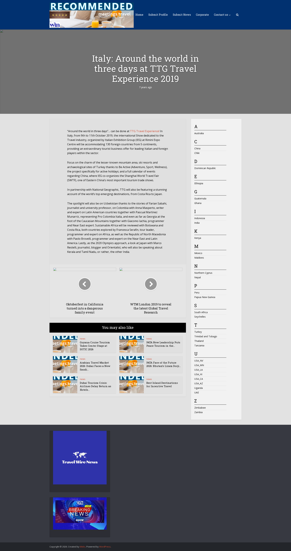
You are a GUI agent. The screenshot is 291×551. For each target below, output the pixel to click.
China (197, 148)
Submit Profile (158, 14)
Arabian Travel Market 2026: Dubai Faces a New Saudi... (95, 366)
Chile (197, 153)
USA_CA (198, 378)
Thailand (199, 340)
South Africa (201, 312)
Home (139, 14)
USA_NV (198, 360)
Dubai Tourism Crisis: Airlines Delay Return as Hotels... (95, 386)
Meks (82, 546)
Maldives (199, 257)
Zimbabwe (200, 407)
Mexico (198, 253)
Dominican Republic (205, 168)
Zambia (198, 412)
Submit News (182, 14)
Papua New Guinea (204, 297)
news (82, 338)
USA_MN (199, 365)
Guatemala (200, 198)
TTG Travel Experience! (144, 131)
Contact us (221, 14)
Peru (196, 292)
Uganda (198, 388)
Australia (199, 133)
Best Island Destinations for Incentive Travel (162, 384)
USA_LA (198, 369)
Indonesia (199, 218)
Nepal (197, 277)
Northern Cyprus (203, 272)
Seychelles (200, 316)
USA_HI (198, 374)
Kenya (197, 238)
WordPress (105, 546)
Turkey (198, 331)
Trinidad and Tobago (205, 336)
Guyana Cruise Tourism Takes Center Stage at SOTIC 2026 (95, 346)
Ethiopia (198, 183)
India (197, 222)
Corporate (202, 14)
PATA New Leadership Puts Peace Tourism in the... (163, 344)
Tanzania (199, 345)
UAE (196, 392)
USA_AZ (198, 383)
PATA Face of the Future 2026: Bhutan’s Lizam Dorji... (163, 364)
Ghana (197, 203)
